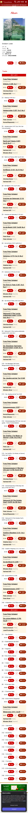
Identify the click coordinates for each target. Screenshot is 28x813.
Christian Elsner (8, 91)
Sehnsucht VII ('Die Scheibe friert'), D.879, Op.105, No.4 (12, 501)
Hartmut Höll (7, 93)
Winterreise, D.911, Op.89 (11, 712)
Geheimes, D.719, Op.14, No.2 (13, 256)
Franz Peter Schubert (10, 79)
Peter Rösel (6, 236)
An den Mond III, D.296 (10, 562)
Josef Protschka (8, 630)
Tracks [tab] (4, 71)
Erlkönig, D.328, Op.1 (10, 84)
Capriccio (8, 52)
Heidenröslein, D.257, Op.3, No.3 (14, 110)
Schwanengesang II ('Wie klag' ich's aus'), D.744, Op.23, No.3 (13, 469)
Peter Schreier (7, 119)
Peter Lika (6, 446)
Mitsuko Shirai (7, 153)
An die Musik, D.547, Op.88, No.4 (14, 227)
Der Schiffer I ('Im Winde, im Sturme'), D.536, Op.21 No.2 (12, 436)
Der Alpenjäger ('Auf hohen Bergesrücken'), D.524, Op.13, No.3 (13, 348)
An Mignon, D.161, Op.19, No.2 (13, 170)
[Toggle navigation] (26, 2)
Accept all (14, 809)
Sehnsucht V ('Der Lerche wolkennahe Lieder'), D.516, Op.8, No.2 (12, 315)
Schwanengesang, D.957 (11, 407)
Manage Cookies (14, 805)
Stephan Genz (7, 265)
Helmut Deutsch (8, 627)
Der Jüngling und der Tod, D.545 (14, 378)
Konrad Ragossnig (8, 122)
